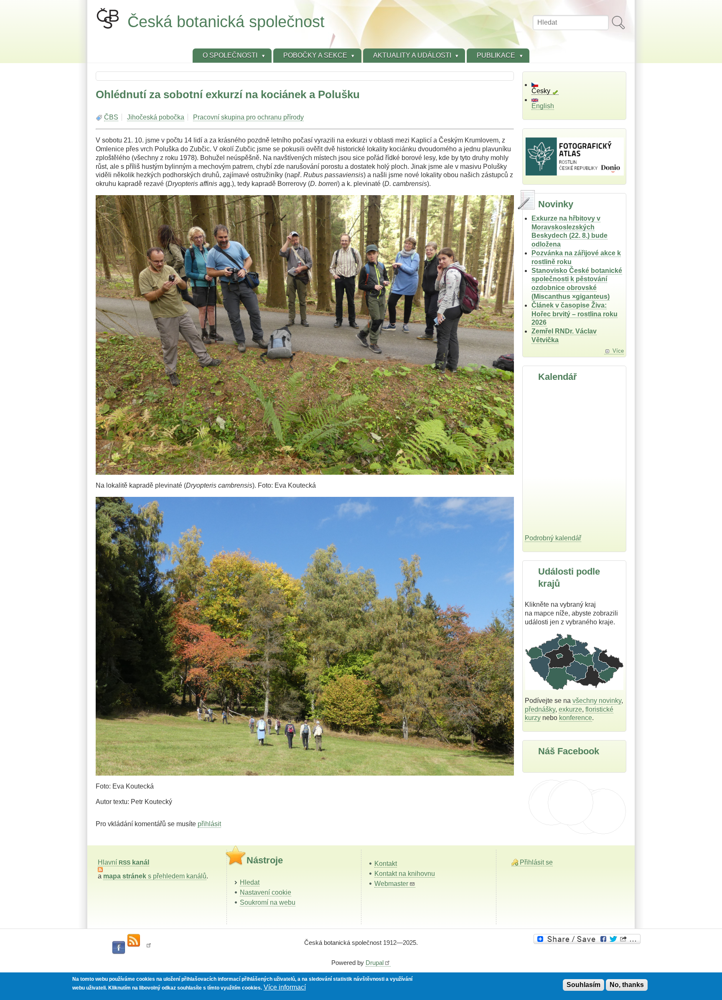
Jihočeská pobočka (155, 117)
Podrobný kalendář (553, 538)
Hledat (249, 882)
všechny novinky (596, 700)
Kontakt (385, 863)
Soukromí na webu (267, 902)
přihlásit (209, 823)
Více (618, 351)
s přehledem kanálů (154, 876)
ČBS (111, 117)
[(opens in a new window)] (588, 939)
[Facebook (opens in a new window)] (118, 947)
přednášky (540, 709)
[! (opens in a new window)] (148, 947)
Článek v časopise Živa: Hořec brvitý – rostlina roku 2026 (574, 314)
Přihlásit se (536, 862)
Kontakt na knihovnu (404, 873)
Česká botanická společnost (226, 22)
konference (575, 717)
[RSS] (133, 940)
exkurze (570, 709)
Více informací (285, 987)
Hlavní (123, 862)
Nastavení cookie (265, 892)
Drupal (375, 962)
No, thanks (627, 984)
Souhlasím (583, 984)
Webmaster (391, 883)
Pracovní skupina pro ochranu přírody (248, 117)
